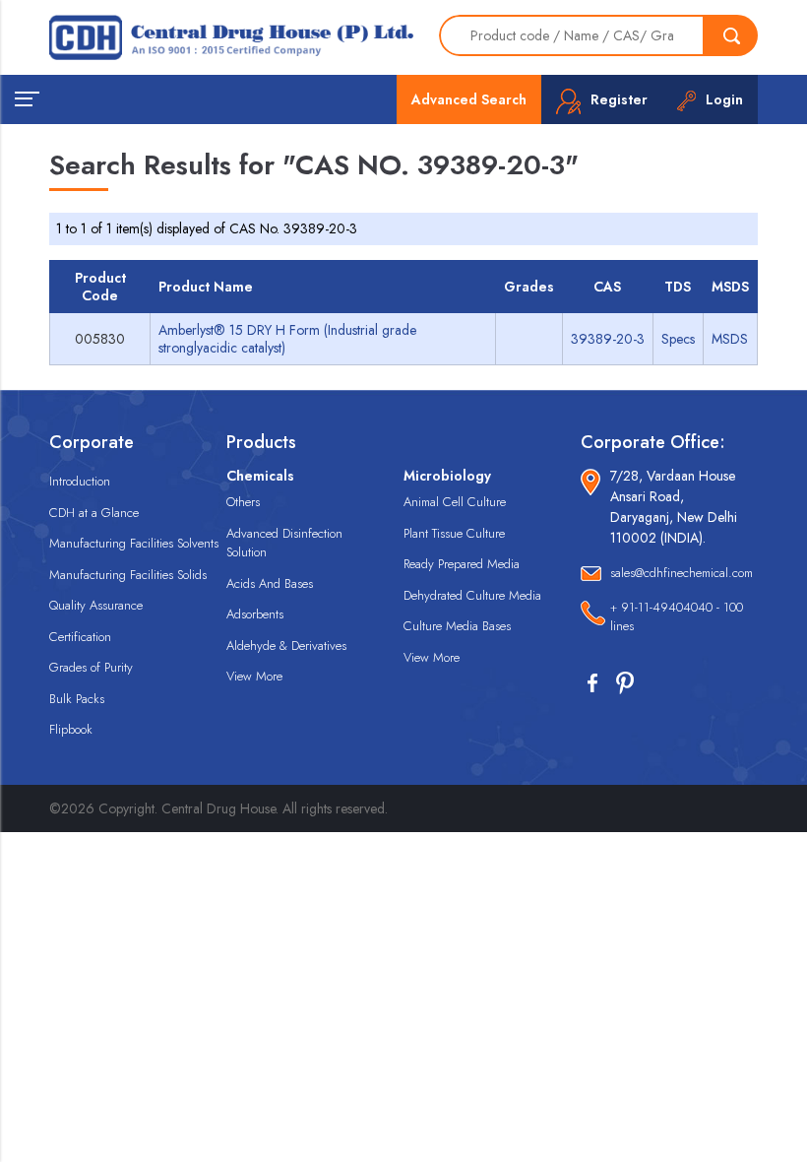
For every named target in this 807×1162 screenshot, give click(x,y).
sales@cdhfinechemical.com (681, 572)
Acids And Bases (269, 583)
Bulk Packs (76, 698)
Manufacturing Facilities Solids (128, 574)
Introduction (79, 481)
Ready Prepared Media (462, 563)
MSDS (730, 339)
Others (243, 501)
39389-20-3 (608, 339)
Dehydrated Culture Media (472, 595)
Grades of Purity (91, 667)
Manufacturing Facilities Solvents (133, 543)
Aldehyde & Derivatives (286, 645)
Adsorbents (254, 614)
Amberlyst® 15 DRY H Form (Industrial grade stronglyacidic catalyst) (287, 338)
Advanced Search (469, 99)
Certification (80, 636)
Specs (678, 339)
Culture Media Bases (457, 625)
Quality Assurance (96, 605)
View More (254, 676)
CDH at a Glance (94, 512)
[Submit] (731, 35)
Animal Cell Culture (455, 501)
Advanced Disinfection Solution (284, 543)
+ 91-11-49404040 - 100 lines (676, 617)
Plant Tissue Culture (454, 533)
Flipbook (71, 729)
